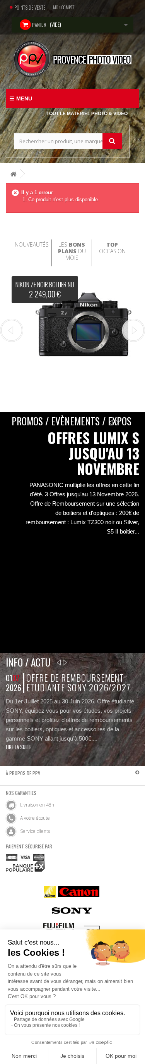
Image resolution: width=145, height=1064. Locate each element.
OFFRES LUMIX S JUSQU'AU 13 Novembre (93, 453)
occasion (112, 248)
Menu (24, 98)
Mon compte (64, 7)
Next (133, 330)
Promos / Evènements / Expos (71, 421)
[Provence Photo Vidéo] (72, 58)
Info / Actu (28, 662)
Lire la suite (18, 747)
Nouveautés (32, 244)
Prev (11, 330)
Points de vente (29, 7)
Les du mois (72, 251)
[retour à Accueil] (13, 174)
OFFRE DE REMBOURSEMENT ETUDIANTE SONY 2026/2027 (78, 682)
